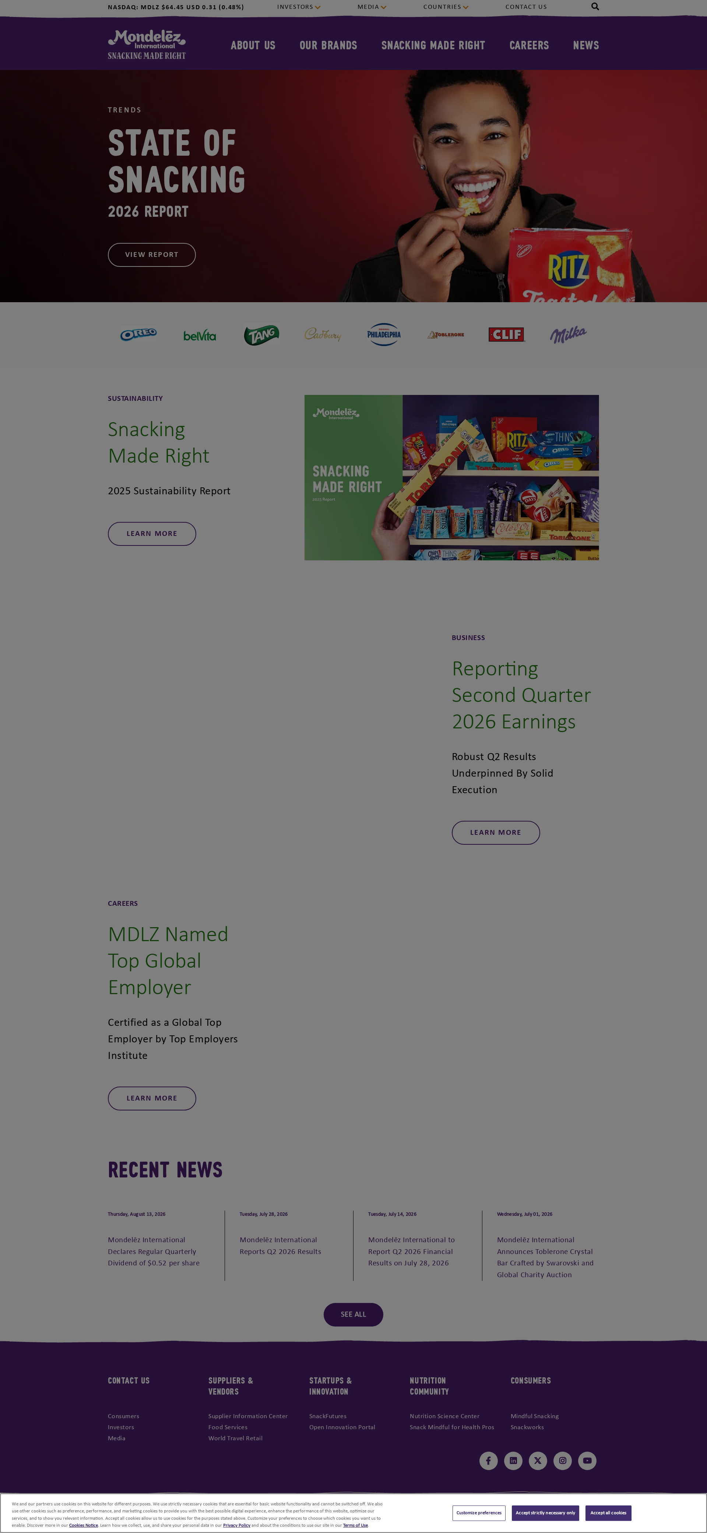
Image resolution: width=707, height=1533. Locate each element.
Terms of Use (355, 1525)
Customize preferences (479, 1513)
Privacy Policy (236, 1525)
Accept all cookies (608, 1513)
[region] (353, 1513)
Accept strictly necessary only (545, 1513)
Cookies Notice (83, 1525)
